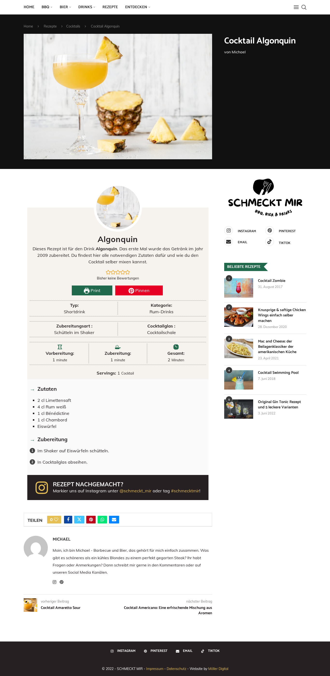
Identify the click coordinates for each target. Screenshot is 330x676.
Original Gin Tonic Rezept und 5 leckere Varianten (279, 404)
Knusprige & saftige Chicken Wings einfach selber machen (282, 315)
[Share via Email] (114, 519)
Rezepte (110, 7)
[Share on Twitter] (79, 519)
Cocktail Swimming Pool (278, 373)
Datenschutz (176, 669)
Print (94, 290)
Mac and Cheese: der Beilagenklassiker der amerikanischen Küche (277, 347)
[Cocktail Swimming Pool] (238, 380)
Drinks (85, 7)
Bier (64, 7)
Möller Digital (218, 669)
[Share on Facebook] (68, 519)
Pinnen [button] (142, 290)
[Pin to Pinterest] (91, 519)
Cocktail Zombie (271, 281)
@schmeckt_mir (135, 491)
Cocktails (73, 26)
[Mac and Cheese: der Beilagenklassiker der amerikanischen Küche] (238, 348)
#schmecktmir (185, 491)
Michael (239, 51)
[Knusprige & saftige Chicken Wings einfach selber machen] (238, 317)
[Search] (303, 7)
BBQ (45, 7)
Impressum (154, 669)
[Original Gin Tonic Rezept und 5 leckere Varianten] (238, 409)
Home (29, 7)
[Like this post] (56, 519)
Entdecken (136, 7)
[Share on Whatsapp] (102, 519)
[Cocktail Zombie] (238, 288)
